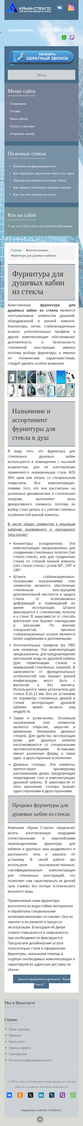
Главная (16, 250)
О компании (18, 103)
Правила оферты (20, 1048)
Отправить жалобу (22, 133)
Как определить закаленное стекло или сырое (43, 173)
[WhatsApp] (73, 1094)
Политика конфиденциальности (34, 166)
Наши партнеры (19, 1029)
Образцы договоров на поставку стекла (39, 180)
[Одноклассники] (20, 1094)
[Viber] (62, 1094)
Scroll (40, 1119)
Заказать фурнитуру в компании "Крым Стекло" (43, 981)
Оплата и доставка (22, 126)
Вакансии (15, 1035)
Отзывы (15, 111)
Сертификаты (18, 1054)
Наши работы (19, 118)
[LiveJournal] (52, 1094)
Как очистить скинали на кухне (34, 194)
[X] (30, 1094)
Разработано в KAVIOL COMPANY (41, 1110)
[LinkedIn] (41, 1094)
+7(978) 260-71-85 (55, 29)
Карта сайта (16, 1041)
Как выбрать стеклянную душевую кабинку (42, 187)
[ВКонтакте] (9, 1094)
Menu (41, 74)
